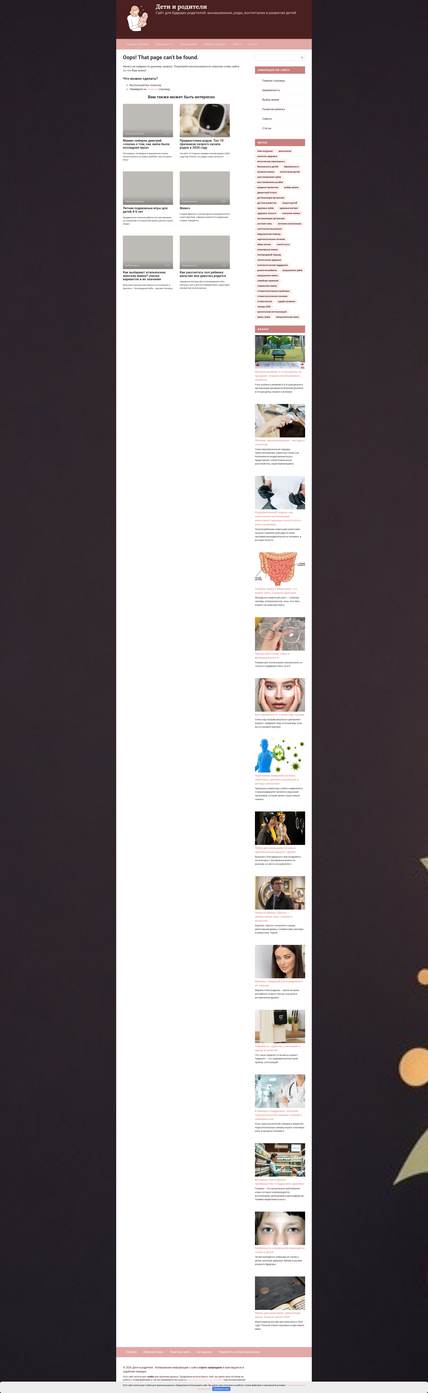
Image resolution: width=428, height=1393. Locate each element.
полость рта (283, 244)
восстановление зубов (269, 177)
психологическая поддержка (272, 265)
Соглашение (204, 1352)
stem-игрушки (265, 151)
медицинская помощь (269, 234)
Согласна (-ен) (221, 1389)
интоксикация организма (271, 218)
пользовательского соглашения (204, 1379)
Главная (131, 1352)
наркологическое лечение (271, 239)
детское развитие (266, 202)
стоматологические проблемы (273, 291)
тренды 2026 (264, 306)
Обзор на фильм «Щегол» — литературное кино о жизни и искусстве (273, 916)
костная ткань (264, 223)
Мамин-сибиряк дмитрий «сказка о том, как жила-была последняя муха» (146, 144)
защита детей (289, 202)
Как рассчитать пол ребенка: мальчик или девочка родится (203, 274)
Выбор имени (188, 44)
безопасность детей (267, 166)
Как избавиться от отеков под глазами (279, 714)
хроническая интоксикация (272, 311)
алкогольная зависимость (271, 161)
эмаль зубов (263, 317)
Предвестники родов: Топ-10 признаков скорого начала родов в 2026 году (202, 144)
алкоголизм (285, 151)
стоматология (264, 301)
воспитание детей (290, 171)
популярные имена (267, 249)
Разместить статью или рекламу (239, 1352)
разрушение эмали (267, 275)
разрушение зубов (292, 270)
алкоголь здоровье (267, 156)
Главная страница (137, 44)
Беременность (164, 44)
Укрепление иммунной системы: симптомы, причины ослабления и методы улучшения (277, 779)
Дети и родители (181, 6)
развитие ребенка (267, 270)
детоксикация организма (270, 197)
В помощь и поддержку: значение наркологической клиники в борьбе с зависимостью (278, 1115)
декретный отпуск (267, 192)
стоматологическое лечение (272, 296)
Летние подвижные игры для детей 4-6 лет (145, 210)
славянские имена (267, 285)
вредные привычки (267, 187)
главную (152, 89)
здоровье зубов (265, 208)
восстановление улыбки (270, 182)
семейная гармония (267, 280)
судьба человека (286, 301)
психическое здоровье (269, 260)
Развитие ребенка (214, 44)
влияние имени (265, 171)
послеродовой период (269, 254)
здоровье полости (266, 213)
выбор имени (291, 187)
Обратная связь (153, 1352)
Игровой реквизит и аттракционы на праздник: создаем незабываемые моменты (278, 375)
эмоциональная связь (287, 317)
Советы (237, 44)
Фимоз (185, 208)
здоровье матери (289, 208)
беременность (291, 166)
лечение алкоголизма (289, 223)
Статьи (253, 44)
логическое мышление (269, 228)
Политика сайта (180, 1352)
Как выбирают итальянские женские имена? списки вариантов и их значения (144, 275)
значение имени (291, 213)
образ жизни (264, 244)
